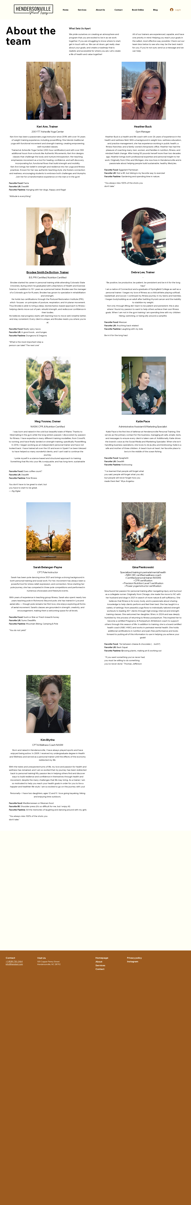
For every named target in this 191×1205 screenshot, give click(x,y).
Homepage (102, 957)
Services (100, 965)
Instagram (132, 961)
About (99, 961)
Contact (100, 969)
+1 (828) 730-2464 (14, 961)
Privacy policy (134, 957)
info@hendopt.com (14, 964)
